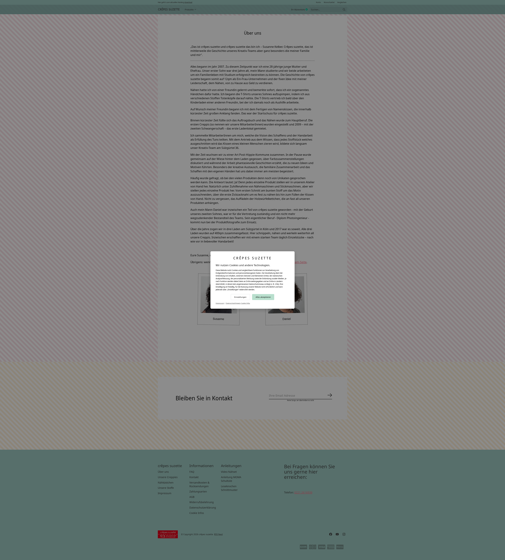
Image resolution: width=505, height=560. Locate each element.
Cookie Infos (245, 303)
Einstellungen (240, 297)
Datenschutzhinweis (233, 303)
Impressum (220, 303)
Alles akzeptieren (263, 297)
